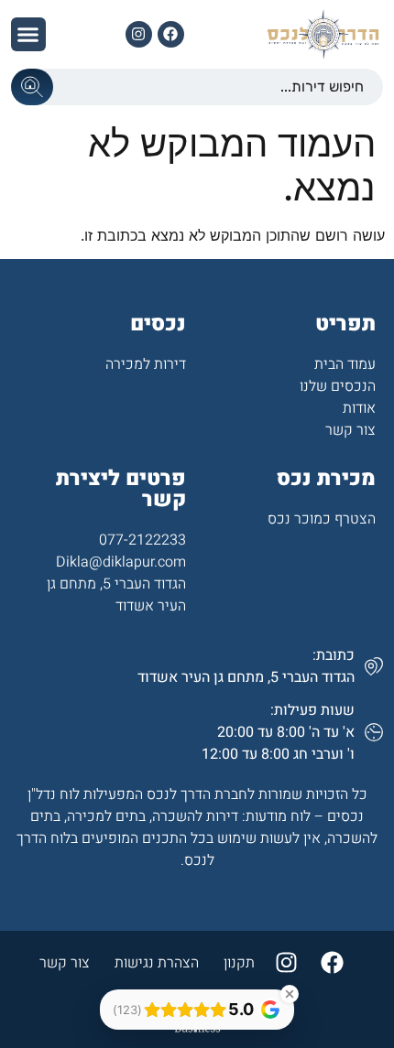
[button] (28, 34)
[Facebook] (171, 34)
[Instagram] (139, 34)
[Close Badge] (289, 994)
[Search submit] (32, 87)
